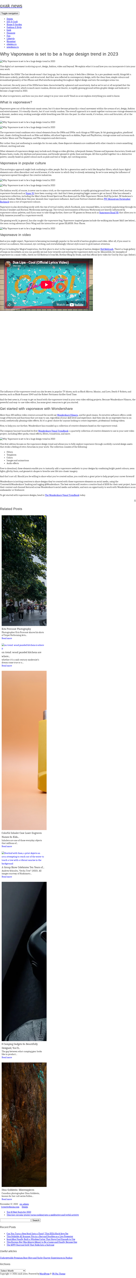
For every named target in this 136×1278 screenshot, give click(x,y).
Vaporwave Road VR (109, 212)
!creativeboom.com (10, 1206)
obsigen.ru (12, 44)
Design (10, 18)
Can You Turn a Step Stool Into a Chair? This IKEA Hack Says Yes (37, 1233)
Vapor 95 (30, 193)
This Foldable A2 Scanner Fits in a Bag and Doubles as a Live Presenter (40, 1236)
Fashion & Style (14, 27)
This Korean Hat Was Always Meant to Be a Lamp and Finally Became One (42, 1242)
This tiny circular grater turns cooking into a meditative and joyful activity (43, 1214)
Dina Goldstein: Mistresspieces (18, 1189)
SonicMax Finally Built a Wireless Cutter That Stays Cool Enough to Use (41, 1239)
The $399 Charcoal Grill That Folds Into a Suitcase (30, 1244)
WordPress (44, 1273)
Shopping (11, 41)
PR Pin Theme (58, 1273)
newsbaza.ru (13, 47)
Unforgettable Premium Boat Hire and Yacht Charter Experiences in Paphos (36, 1257)
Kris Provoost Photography (16, 628)
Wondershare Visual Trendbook (53, 431)
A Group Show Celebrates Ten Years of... (23, 867)
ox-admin (24, 1204)
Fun (8, 35)
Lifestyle (11, 38)
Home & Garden (14, 24)
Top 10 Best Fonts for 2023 (19, 1212)
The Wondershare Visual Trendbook (62, 495)
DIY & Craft (12, 21)
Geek (9, 30)
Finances (11, 33)
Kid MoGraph (107, 249)
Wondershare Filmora (67, 415)
